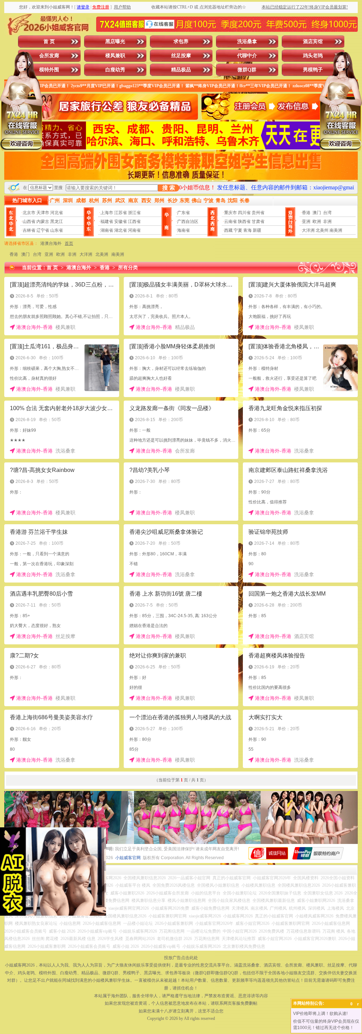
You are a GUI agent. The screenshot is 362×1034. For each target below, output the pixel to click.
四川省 (244, 212)
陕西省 (244, 221)
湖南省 (106, 230)
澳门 (317, 212)
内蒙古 (42, 221)
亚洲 (306, 221)
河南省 (134, 230)
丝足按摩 (181, 55)
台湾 (327, 212)
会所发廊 (49, 55)
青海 (247, 230)
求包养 (181, 41)
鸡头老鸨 (313, 55)
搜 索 (168, 188)
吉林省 (29, 230)
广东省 (183, 212)
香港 (306, 212)
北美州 (322, 230)
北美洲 (101, 254)
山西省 (29, 221)
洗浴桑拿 (247, 41)
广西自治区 (187, 221)
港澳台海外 (51, 243)
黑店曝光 (115, 41)
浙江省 (134, 212)
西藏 (228, 230)
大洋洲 (308, 230)
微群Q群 (247, 69)
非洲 (327, 221)
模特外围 (49, 69)
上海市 (106, 212)
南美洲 (335, 230)
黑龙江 (56, 221)
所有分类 (128, 267)
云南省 (230, 221)
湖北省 (120, 230)
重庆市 (230, 212)
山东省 (56, 230)
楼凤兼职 (115, 55)
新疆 (257, 230)
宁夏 (238, 230)
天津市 (42, 212)
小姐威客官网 (128, 857)
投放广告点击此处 (181, 957)
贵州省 (258, 212)
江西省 (134, 221)
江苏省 (120, 212)
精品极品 (181, 69)
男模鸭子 (313, 69)
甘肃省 (258, 221)
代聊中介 (247, 55)
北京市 (29, 212)
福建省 (106, 221)
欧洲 (317, 221)
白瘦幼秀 (115, 69)
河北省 (56, 212)
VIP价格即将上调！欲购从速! (320, 1013)
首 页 (49, 41)
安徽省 (120, 221)
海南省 (183, 230)
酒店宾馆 (313, 41)
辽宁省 (42, 230)
